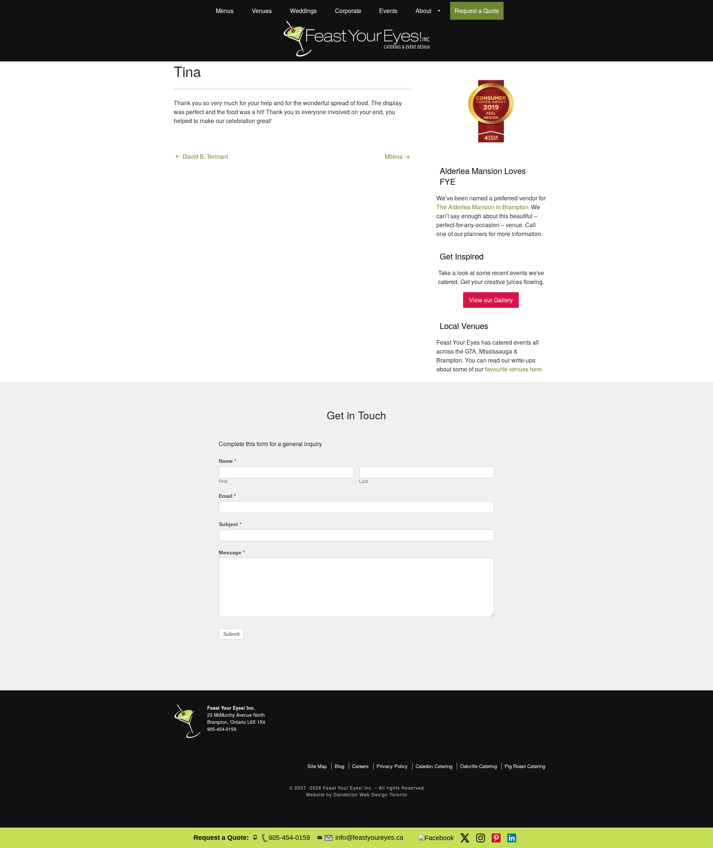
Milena (394, 156)
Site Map (317, 766)
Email (227, 496)
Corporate (348, 10)
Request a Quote (477, 10)
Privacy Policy (392, 766)
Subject (230, 524)
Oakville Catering (478, 766)
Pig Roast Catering (525, 766)
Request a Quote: (221, 837)
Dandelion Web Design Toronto (370, 794)
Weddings (303, 10)
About (423, 10)
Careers (360, 766)
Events (388, 10)
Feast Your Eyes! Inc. (348, 787)
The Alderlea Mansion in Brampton (482, 207)
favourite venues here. (514, 369)
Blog (339, 766)
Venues (262, 10)
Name (227, 461)
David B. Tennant (205, 156)
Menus (225, 10)
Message (232, 552)
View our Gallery (491, 300)
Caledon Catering (434, 766)
